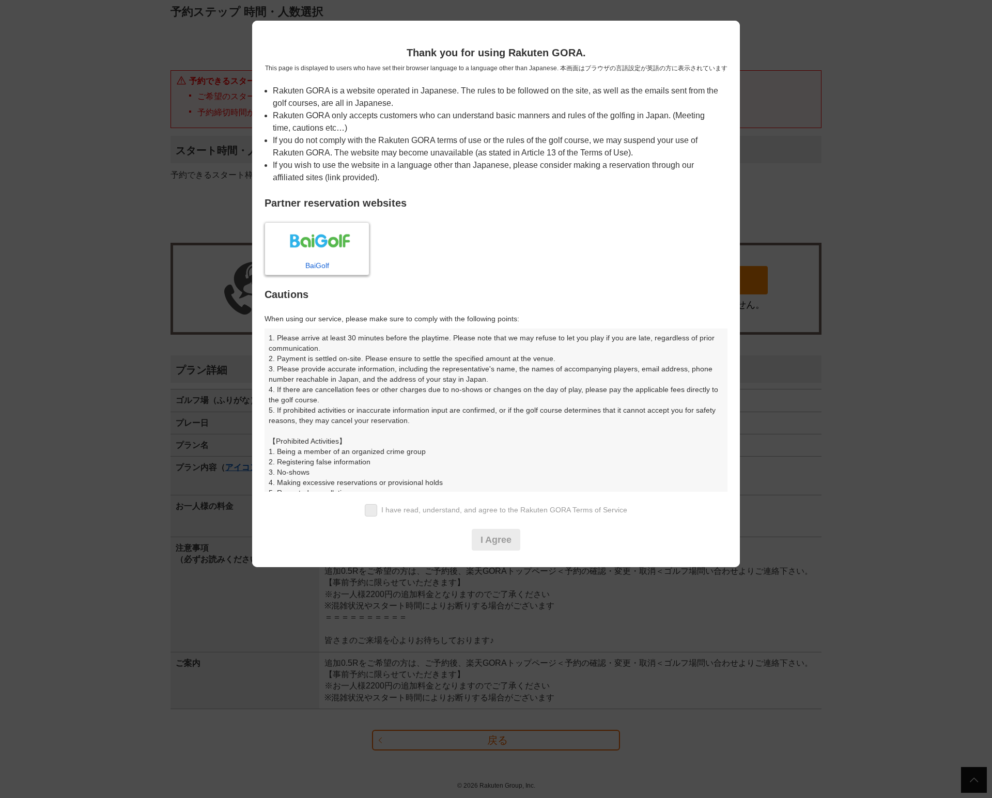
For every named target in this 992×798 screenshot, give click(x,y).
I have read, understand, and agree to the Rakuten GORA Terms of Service (504, 510)
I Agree (496, 540)
